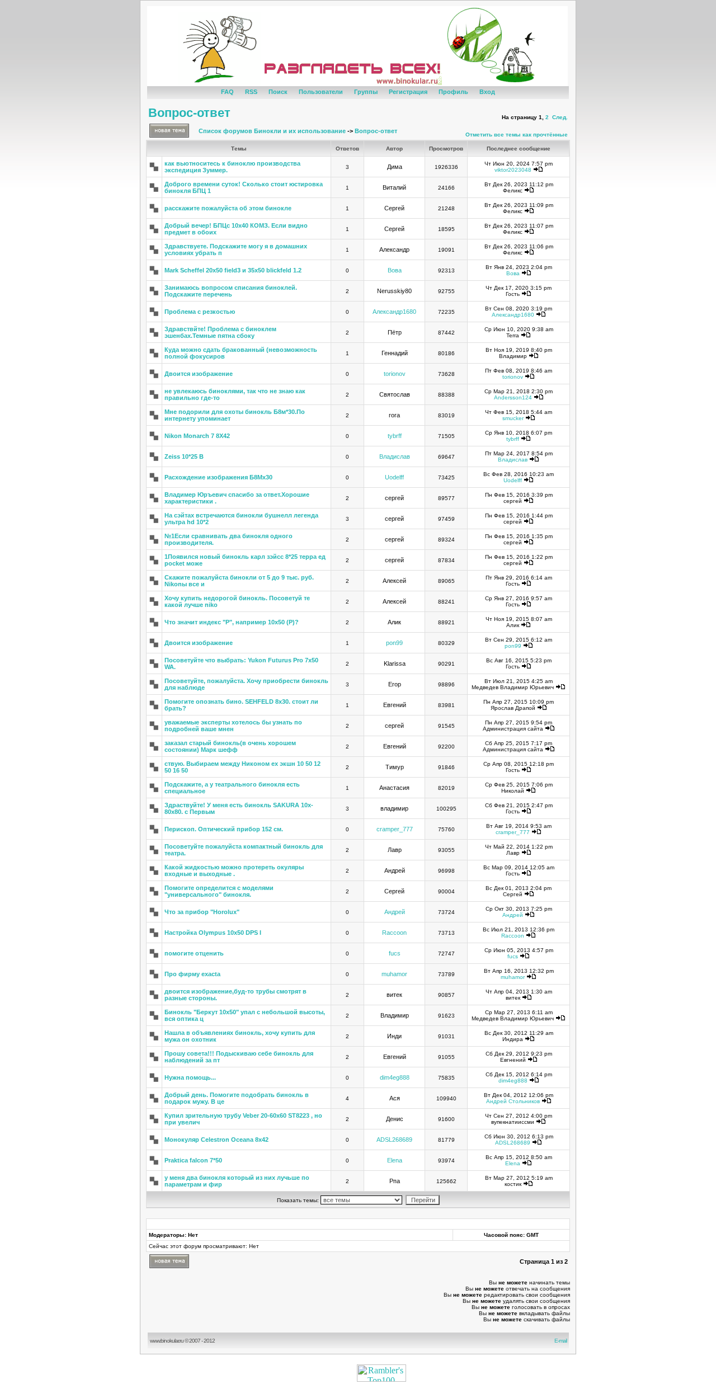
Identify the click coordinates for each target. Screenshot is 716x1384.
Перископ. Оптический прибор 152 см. (223, 829)
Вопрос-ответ (189, 113)
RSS (251, 91)
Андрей (394, 911)
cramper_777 (394, 829)
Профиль (453, 91)
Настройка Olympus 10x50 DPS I (212, 932)
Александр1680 (394, 311)
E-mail (561, 1341)
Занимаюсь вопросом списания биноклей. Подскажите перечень (230, 291)
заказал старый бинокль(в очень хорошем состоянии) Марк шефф (230, 746)
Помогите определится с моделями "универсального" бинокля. (219, 891)
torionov (395, 373)
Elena (394, 1160)
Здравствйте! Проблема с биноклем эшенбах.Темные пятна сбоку (220, 332)
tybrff (395, 435)
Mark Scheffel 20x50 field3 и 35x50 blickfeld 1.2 (233, 270)
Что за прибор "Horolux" (201, 911)
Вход (487, 91)
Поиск (278, 91)
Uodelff (394, 477)
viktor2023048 (512, 170)
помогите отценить (194, 953)
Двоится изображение (198, 373)
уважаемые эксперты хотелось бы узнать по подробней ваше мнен (233, 725)
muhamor (394, 974)
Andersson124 (513, 397)
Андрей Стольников (513, 1101)
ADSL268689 (394, 1139)
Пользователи (321, 91)
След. (560, 117)
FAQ (227, 91)
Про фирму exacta (192, 974)
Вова (395, 270)
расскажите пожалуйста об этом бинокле (227, 208)
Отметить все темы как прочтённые (516, 134)
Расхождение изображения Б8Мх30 (218, 477)
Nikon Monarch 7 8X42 (197, 435)
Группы (366, 91)
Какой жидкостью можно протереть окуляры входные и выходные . (234, 870)
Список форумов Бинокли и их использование (272, 131)
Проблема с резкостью (199, 311)
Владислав (394, 456)
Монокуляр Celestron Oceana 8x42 (216, 1139)
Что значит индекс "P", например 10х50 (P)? (231, 622)
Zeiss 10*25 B (184, 456)
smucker (513, 418)
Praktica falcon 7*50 (193, 1160)
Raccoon (394, 932)
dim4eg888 (394, 1077)
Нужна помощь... (190, 1077)
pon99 (394, 642)
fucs (395, 953)
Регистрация (408, 91)
